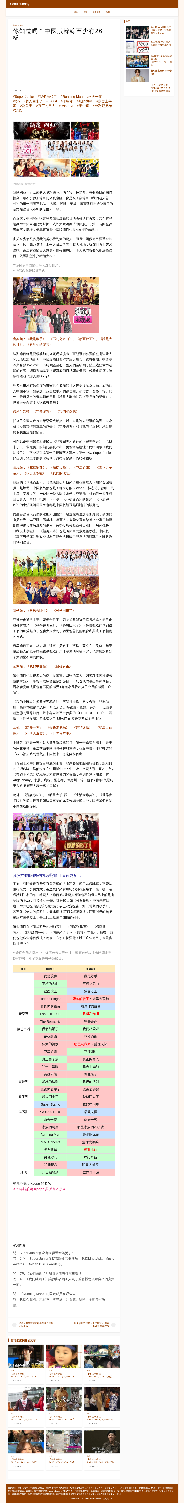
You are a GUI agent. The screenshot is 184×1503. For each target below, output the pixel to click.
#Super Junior (23, 97)
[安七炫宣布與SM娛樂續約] (137, 75)
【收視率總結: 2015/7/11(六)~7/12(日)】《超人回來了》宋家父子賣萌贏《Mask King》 (64, 1418)
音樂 (85, 12)
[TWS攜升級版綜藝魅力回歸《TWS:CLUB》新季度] (137, 61)
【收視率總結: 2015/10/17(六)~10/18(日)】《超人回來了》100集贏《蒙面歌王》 (64, 1375)
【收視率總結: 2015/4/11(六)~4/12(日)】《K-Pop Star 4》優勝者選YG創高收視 (25, 1461)
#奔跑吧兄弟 (102, 106)
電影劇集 (97, 12)
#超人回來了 (33, 101)
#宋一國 (83, 106)
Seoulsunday (19, 4)
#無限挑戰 (84, 101)
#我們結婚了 (47, 97)
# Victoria (66, 106)
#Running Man (72, 97)
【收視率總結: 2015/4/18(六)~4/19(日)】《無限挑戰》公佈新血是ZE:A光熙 (25, 1375)
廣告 (108, 12)
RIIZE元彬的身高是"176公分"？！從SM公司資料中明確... (161, 88)
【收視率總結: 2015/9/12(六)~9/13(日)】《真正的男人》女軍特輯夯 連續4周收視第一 (102, 1461)
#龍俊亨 (26, 106)
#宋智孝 (67, 101)
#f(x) (16, 101)
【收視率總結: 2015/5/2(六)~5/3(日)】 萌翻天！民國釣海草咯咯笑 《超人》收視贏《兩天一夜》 (102, 1375)
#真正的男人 (45, 106)
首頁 (15, 25)
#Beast (51, 101)
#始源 (17, 110)
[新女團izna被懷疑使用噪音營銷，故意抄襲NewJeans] (137, 32)
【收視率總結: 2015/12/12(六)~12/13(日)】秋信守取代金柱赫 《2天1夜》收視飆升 (26, 1418)
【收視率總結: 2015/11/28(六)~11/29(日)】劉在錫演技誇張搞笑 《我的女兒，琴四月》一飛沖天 (102, 1418)
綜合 (76, 12)
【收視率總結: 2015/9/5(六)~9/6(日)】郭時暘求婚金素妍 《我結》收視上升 (64, 1461)
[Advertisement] (64, 62)
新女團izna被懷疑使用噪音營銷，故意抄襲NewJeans (161, 30)
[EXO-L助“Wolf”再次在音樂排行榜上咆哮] (137, 46)
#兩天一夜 (94, 97)
